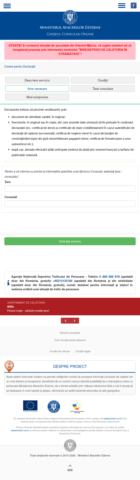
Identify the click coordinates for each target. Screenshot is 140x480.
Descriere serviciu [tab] (37, 80)
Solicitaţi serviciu (70, 241)
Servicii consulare (70, 332)
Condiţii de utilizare (60, 351)
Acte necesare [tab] (37, 88)
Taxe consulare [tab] (103, 88)
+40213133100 (62, 281)
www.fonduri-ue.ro (113, 418)
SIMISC (70, 19)
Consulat (11, 197)
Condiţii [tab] (103, 80)
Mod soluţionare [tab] (37, 97)
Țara (8, 182)
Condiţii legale (83, 351)
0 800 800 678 (109, 276)
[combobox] (67, 189)
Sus (70, 470)
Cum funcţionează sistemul (70, 340)
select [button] (132, 189)
